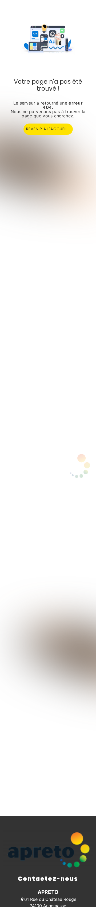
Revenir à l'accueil (46, 129)
